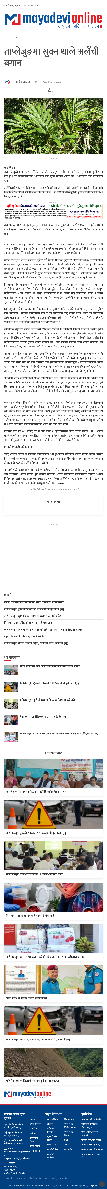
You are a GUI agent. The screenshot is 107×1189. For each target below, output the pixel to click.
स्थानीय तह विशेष (68, 1133)
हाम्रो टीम (9, 1178)
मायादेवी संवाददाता (21, 82)
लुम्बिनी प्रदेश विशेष (52, 1138)
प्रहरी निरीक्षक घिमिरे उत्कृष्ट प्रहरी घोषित (24, 636)
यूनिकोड (63, 1178)
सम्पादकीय (68, 1149)
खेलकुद (50, 1124)
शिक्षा (66, 1140)
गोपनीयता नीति (35, 1178)
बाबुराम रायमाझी (89, 1133)
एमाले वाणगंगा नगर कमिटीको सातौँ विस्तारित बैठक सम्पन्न (34, 602)
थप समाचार (53, 753)
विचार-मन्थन (69, 1119)
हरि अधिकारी (91, 1119)
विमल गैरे (91, 1156)
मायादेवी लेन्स (52, 1149)
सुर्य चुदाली (91, 1140)
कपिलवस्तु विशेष (34, 1139)
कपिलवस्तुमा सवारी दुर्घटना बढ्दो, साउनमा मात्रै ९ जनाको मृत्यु (36, 643)
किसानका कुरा (36, 1151)
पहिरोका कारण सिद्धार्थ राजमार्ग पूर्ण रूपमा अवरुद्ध (32, 1080)
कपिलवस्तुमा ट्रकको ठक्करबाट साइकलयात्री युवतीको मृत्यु (34, 609)
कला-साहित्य (35, 1146)
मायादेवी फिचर (53, 1145)
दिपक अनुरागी (89, 1125)
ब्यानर (66, 1145)
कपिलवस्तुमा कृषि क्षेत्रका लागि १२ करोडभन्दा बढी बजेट (32, 616)
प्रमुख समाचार (35, 1124)
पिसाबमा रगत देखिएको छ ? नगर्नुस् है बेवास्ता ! (28, 623)
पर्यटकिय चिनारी (51, 1130)
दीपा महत (91, 1145)
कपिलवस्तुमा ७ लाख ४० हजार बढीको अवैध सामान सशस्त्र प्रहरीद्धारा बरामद (43, 630)
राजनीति (33, 1129)
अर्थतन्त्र (33, 1133)
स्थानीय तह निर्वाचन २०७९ (70, 1125)
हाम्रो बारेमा (21, 1178)
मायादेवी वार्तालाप (50, 1156)
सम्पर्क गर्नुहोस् (51, 1178)
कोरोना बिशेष (52, 1119)
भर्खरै (8, 595)
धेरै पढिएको (12, 657)
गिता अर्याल (92, 1149)
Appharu (93, 1186)
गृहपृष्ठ (32, 1119)
